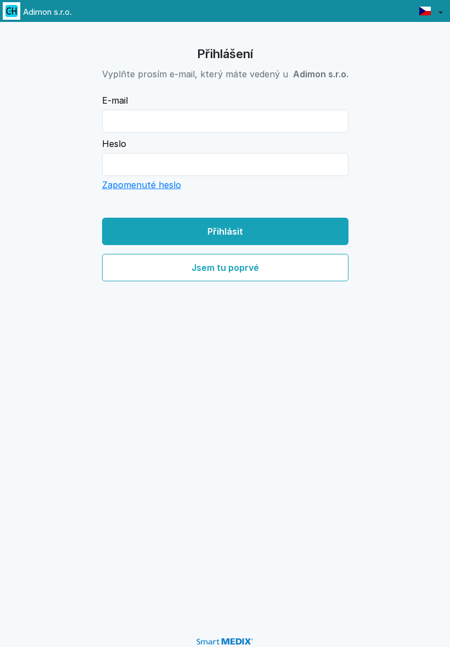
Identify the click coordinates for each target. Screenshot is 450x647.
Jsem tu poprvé (225, 267)
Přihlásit (225, 231)
